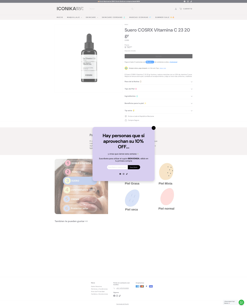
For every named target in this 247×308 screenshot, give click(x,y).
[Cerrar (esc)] (154, 128)
